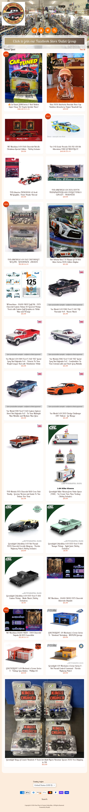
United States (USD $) (43, 785)
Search (44, 799)
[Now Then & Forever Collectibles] (13, 14)
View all (82, 49)
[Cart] (48, 30)
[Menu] (34, 30)
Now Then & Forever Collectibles (44, 805)
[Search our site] (54, 30)
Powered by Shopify (44, 807)
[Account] (41, 30)
